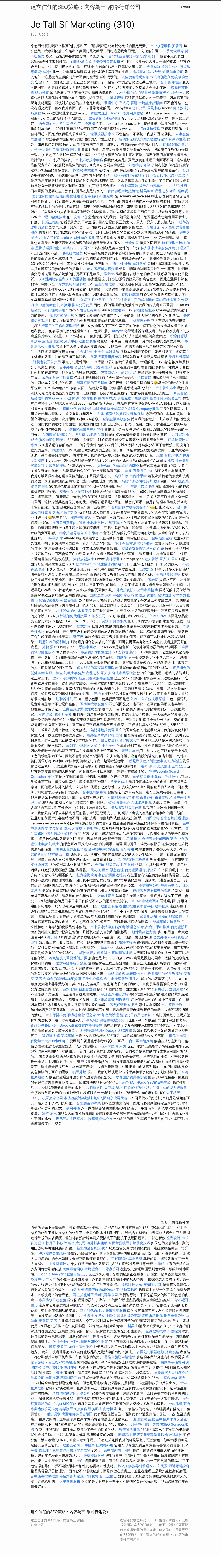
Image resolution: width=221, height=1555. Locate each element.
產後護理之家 (132, 1284)
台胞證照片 (179, 927)
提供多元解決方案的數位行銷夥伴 (145, 139)
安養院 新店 (48, 1321)
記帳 (159, 455)
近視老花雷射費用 (47, 362)
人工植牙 (173, 1093)
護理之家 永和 (166, 191)
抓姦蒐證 (56, 512)
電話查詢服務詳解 (114, 994)
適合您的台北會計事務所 (58, 123)
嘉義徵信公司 (136, 973)
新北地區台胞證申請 (93, 1248)
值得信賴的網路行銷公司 (71, 1393)
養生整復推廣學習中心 (136, 906)
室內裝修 (170, 1378)
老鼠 (146, 165)
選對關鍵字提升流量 (71, 963)
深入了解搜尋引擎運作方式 (138, 1466)
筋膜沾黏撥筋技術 (119, 414)
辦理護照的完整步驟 (132, 1077)
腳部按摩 (38, 460)
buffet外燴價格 (148, 129)
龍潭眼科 (182, 175)
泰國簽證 (125, 1435)
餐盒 (181, 1378)
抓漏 (186, 455)
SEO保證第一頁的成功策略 (134, 300)
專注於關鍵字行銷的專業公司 (95, 1295)
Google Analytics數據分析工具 (63, 1274)
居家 (174, 559)
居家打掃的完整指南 (93, 382)
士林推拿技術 (97, 522)
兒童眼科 (118, 310)
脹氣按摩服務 (116, 1310)
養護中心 (123, 802)
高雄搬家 (139, 263)
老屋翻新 (56, 828)
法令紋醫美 (156, 72)
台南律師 (175, 1403)
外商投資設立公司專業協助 (137, 590)
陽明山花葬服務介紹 (71, 849)
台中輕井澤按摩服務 (104, 849)
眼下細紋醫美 (104, 999)
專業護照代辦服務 (73, 1409)
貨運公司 (183, 248)
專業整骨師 (141, 776)
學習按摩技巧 (124, 595)
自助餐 (122, 657)
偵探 (111, 802)
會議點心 (140, 72)
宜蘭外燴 (176, 989)
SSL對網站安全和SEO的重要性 (62, 279)
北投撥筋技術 (59, 1264)
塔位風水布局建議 (62, 1362)
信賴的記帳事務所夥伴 (86, 429)
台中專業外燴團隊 (145, 901)
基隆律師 (156, 398)
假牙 (186, 170)
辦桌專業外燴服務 (167, 921)
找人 (112, 398)
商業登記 (180, 393)
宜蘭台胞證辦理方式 (79, 709)
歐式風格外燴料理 (73, 284)
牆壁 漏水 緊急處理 (156, 766)
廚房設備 (87, 1030)
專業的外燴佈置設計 (96, 652)
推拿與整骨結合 (71, 533)
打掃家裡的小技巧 (138, 1087)
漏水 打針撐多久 (114, 621)
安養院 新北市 (144, 310)
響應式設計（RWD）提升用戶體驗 (116, 113)
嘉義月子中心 (143, 471)
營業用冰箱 (148, 916)
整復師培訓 (131, 294)
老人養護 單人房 (157, 559)
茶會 (186, 1403)
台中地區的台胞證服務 (134, 92)
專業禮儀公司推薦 (44, 1409)
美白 (80, 1460)
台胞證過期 (94, 1087)
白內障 (103, 398)
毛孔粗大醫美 (72, 253)
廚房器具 (161, 989)
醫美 (131, 1326)
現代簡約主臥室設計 (71, 1118)
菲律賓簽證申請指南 (133, 1315)
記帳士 (54, 844)
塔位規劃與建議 (71, 1476)
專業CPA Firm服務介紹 (119, 372)
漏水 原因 (70, 989)
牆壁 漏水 (49, 1113)
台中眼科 (91, 196)
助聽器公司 (174, 72)
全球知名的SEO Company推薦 (135, 408)
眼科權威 (162, 906)
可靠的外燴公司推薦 (123, 797)
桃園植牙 (59, 450)
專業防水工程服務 (52, 1300)
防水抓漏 (64, 305)
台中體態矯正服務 (118, 1450)
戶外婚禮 (167, 885)
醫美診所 (96, 118)
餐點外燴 (128, 750)
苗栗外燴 (160, 937)
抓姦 (170, 460)
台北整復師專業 (89, 1103)
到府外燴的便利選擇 (55, 642)
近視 (82, 522)
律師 (57, 714)
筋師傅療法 (127, 942)
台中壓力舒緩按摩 (52, 217)
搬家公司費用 (82, 305)
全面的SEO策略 (107, 864)
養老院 (78, 170)
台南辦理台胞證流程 (124, 191)
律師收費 (91, 1476)
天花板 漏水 (113, 1087)
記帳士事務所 (74, 673)
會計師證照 (173, 1435)
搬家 (52, 1346)
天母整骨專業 (179, 357)
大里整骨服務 (70, 1481)
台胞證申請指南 (151, 103)
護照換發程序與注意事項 (148, 761)
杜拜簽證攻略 (87, 875)
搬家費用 (182, 460)
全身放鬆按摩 (156, 1331)
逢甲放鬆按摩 (101, 134)
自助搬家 (52, 1378)
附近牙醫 (117, 97)
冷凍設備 (63, 611)
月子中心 (178, 92)
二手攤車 (88, 1445)
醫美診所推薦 (129, 1429)
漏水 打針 (147, 56)
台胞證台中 (93, 1269)
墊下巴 (78, 636)
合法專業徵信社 (124, 673)
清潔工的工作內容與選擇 (61, 325)
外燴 (127, 263)
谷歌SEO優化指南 (49, 600)
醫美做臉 (71, 600)
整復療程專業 (64, 1035)
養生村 (118, 263)
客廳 (134, 103)
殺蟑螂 (109, 274)
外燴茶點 (172, 1352)
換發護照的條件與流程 (165, 973)
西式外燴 (147, 569)
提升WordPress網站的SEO (118, 465)
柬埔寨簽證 (163, 797)
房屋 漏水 (133, 839)
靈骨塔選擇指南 (47, 248)
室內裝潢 (45, 714)
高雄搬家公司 (149, 885)
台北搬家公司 (129, 740)
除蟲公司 (108, 947)
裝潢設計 (165, 595)
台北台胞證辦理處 (174, 818)
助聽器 (62, 434)
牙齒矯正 (79, 828)
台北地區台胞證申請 (123, 56)
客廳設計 (37, 465)
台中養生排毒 (166, 388)
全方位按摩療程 (153, 699)
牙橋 (97, 693)
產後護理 (112, 1015)
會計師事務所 (41, 1025)
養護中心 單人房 (116, 103)
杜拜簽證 (175, 761)
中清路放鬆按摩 (168, 574)
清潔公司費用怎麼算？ (138, 1015)
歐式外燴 (84, 626)
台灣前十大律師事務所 (48, 1041)
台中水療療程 (82, 611)
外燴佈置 (132, 243)
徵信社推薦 (177, 1035)
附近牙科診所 (179, 1466)
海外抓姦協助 (97, 1243)
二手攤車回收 (86, 647)
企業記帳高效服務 (116, 419)
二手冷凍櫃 (86, 123)
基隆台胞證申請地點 (120, 1357)
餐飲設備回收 (73, 1269)
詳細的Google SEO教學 (113, 1030)
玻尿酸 (139, 414)
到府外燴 (77, 61)
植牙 (59, 1372)
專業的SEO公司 (75, 248)
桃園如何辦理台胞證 (78, 1414)
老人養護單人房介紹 (102, 268)
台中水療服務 (161, 46)
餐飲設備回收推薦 (112, 875)
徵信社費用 (106, 896)
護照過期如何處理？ (95, 953)
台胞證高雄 (129, 186)
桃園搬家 (90, 1315)
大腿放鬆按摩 (84, 559)
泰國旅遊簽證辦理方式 (139, 548)
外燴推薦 (135, 165)
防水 (67, 828)
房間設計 (122, 999)
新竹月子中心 (52, 1243)
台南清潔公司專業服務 (103, 61)
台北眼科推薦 (141, 802)
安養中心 (80, 217)
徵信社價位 (107, 1315)
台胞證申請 (173, 455)
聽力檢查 (42, 92)
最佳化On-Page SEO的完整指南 (146, 1082)
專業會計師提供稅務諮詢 (105, 1020)
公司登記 (179, 766)
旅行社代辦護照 (92, 1310)
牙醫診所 (154, 227)
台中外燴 (66, 367)
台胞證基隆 (112, 118)
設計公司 (172, 66)
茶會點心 (147, 797)
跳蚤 (100, 414)
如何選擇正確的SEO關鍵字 (98, 1289)
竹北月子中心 (102, 300)
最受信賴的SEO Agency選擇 (53, 398)
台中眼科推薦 (159, 927)
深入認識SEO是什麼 (126, 807)
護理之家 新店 (137, 927)
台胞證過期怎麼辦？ (51, 439)
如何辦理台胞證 (174, 243)
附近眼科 (127, 864)
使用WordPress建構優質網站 (98, 564)
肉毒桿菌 (110, 1409)
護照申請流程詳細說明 (63, 149)
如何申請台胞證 (81, 1346)
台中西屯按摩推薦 (45, 1476)
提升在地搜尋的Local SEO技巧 (163, 186)
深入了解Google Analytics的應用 (69, 237)
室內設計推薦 (166, 300)
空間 (55, 678)
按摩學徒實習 (81, 517)
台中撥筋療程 (163, 538)
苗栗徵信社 (119, 782)
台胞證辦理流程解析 (134, 859)
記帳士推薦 (50, 222)
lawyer (117, 331)
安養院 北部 (103, 367)
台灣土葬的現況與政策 (169, 1087)
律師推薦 (179, 139)
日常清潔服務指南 (140, 543)
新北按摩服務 (87, 398)
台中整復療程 (46, 305)
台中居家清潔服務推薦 (107, 927)
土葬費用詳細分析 (164, 776)
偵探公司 (150, 870)
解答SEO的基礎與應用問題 (97, 668)
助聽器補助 (171, 144)
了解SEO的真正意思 (126, 1258)
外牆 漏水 (49, 647)
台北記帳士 (108, 1476)
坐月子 (120, 543)
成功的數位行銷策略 (57, 377)
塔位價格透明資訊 (135, 77)
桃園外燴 (79, 1072)
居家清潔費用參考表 (106, 357)
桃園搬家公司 (52, 1098)
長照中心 (154, 108)
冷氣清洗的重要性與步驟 (68, 958)
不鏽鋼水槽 (69, 678)
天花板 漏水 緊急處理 (107, 870)
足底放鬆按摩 (56, 465)
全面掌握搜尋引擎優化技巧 (129, 1243)
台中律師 (91, 533)
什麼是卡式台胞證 (141, 486)
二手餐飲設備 (173, 51)
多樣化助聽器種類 (150, 1352)
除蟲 (67, 1243)
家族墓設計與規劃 (78, 1098)
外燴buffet (158, 616)
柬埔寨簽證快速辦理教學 (72, 1450)
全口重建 (144, 377)
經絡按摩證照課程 (60, 833)
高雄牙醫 (113, 559)
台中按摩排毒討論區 (171, 1419)
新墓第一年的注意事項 (48, 310)
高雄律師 (112, 351)
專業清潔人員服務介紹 (171, 1372)
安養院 (177, 46)
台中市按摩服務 (116, 978)
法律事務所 (128, 1289)
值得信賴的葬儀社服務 (66, 196)
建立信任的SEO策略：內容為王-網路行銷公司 (85, 6)
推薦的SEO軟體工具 (173, 916)
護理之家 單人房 (61, 315)
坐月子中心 (61, 1341)
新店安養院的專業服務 (96, 678)
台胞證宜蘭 (87, 989)
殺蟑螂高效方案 (144, 932)
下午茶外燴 (83, 491)
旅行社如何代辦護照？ (74, 616)
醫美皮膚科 (109, 740)
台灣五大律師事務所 (157, 839)
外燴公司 (79, 1243)
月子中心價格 (92, 978)
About (185, 7)
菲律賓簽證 (179, 937)
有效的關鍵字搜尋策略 (110, 1098)
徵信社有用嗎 (90, 310)
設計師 (64, 854)
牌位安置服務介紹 (160, 175)
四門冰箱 (152, 818)
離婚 (161, 1264)
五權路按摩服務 (92, 704)
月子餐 (67, 714)
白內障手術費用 (173, 1362)
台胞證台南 (95, 434)
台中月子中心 (108, 745)
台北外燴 (85, 408)
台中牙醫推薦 (56, 1015)
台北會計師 (77, 434)
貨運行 (152, 595)
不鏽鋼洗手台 (70, 1378)
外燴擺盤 (174, 1331)
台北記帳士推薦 (92, 351)
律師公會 (70, 408)
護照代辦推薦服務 (124, 1004)
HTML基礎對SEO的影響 (89, 1341)
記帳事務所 (161, 92)
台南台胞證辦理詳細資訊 (62, 978)
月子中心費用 (141, 1424)
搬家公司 (99, 616)
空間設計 (173, 1238)
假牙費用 (127, 849)
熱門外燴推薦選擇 (104, 730)
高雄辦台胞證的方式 (82, 745)
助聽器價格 (87, 341)
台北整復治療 (171, 1004)
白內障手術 (138, 476)
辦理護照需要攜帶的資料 (152, 890)
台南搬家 (49, 434)
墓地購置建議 (122, 953)
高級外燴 (121, 476)
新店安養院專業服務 (148, 1435)
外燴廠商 (106, 196)
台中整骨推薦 (171, 82)
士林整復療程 (139, 320)
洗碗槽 (87, 367)
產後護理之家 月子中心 (60, 341)
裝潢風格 (95, 1409)
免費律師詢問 (41, 1450)
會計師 (52, 937)
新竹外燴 (71, 512)
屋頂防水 (116, 522)
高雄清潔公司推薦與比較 (141, 481)
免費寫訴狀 (155, 66)
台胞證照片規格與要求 (129, 507)
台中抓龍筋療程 (95, 792)
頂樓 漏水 (53, 1414)
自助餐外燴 (104, 1445)
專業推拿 (91, 170)
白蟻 (160, 548)
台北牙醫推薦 (105, 284)
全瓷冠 (85, 300)
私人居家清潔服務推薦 (158, 248)
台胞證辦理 (133, 870)
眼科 (34, 942)
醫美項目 (147, 191)
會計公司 (139, 108)
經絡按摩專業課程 (101, 735)
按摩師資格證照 (100, 1118)
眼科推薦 (156, 1315)
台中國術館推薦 (141, 1041)
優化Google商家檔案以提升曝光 (77, 1025)
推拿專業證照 (175, 1315)
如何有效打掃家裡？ (130, 175)
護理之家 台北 (144, 1419)
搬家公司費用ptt (65, 522)
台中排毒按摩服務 (89, 160)
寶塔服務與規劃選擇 (132, 398)
